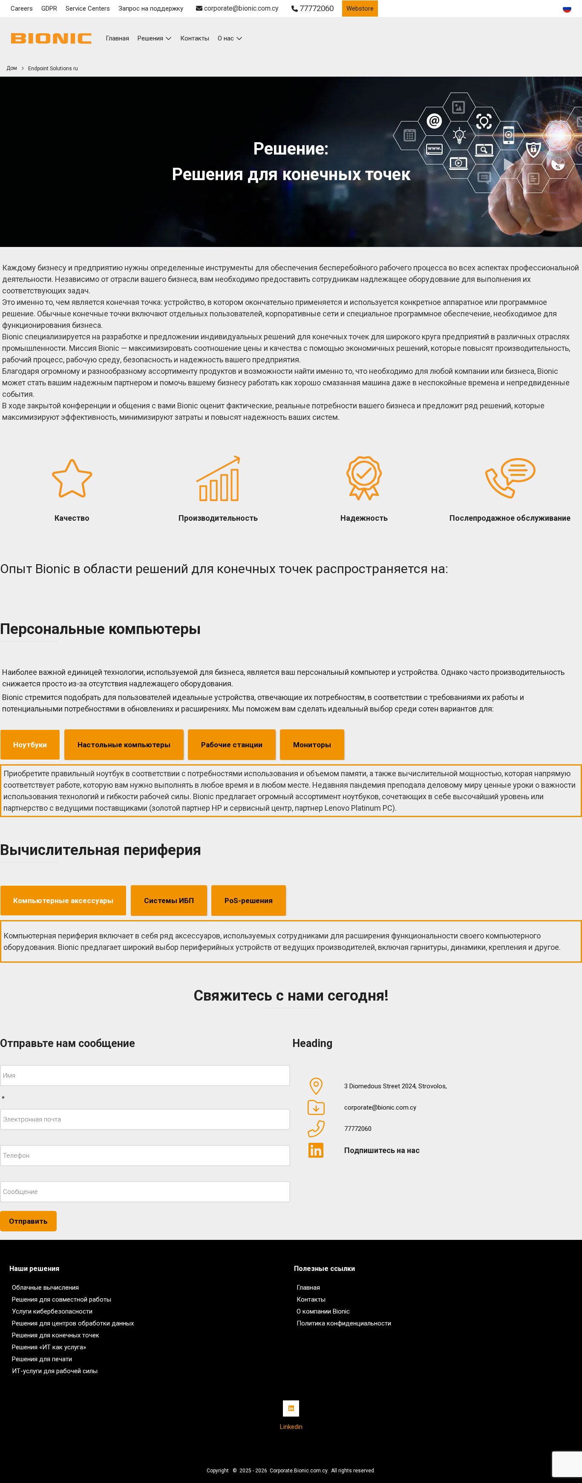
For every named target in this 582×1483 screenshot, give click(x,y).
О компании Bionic (323, 1311)
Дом (11, 68)
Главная (308, 1287)
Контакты (194, 38)
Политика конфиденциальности (344, 1323)
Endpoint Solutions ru (53, 69)
